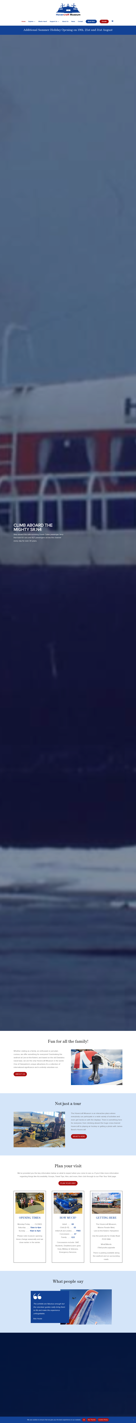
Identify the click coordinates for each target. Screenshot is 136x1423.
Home (24, 21)
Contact (80, 21)
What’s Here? (42, 21)
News (73, 21)
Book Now (91, 21)
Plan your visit (68, 1183)
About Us (65, 21)
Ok (84, 1420)
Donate (104, 21)
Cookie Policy (103, 1420)
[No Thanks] (133, 1420)
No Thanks (91, 1420)
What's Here (79, 1136)
